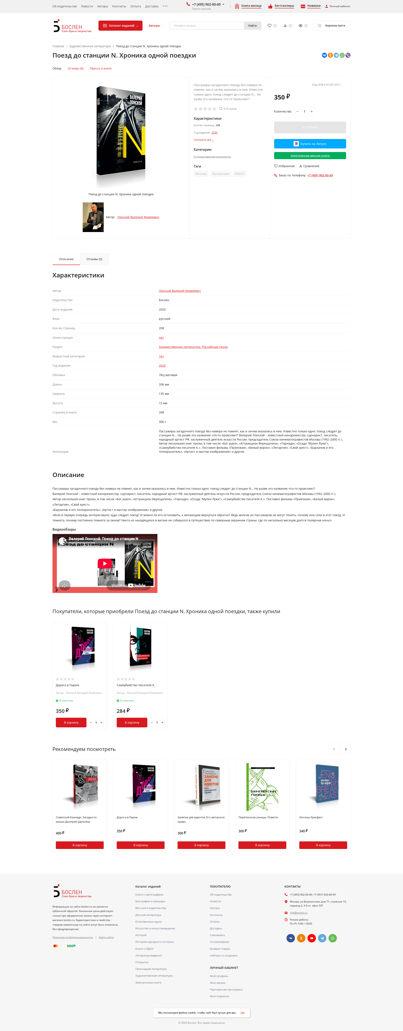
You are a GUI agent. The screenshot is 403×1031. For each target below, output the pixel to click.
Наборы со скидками (223, 955)
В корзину (71, 722)
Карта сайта (106, 937)
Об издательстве (221, 894)
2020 (214, 132)
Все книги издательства (150, 908)
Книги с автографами (149, 894)
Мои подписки (219, 996)
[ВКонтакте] (324, 55)
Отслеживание (219, 942)
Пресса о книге (101, 68)
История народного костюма (154, 942)
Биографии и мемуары (150, 901)
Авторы (215, 908)
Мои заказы (217, 983)
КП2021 (239, 174)
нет (161, 338)
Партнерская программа (226, 989)
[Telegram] (336, 55)
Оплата (214, 921)
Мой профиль (219, 976)
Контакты (216, 915)
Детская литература (148, 915)
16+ (161, 356)
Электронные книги (148, 982)
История (141, 935)
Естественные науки (148, 921)
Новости (215, 901)
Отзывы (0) (76, 68)
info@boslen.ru (298, 912)
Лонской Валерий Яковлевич (138, 217)
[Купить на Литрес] (310, 148)
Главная (58, 46)
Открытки (141, 962)
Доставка (216, 928)
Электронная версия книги (310, 155)
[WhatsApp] (342, 55)
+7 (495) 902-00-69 (206, 4)
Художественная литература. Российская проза (193, 347)
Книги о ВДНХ (144, 949)
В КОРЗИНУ (310, 127)
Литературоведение (148, 955)
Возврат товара (220, 949)
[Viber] (348, 55)
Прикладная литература (151, 969)
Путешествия (220, 174)
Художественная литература (90, 46)
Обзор (56, 68)
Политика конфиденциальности (72, 937)
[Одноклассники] (330, 55)
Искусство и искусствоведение (155, 928)
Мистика (201, 174)
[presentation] (334, 748)
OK (243, 1013)
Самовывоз (217, 935)
